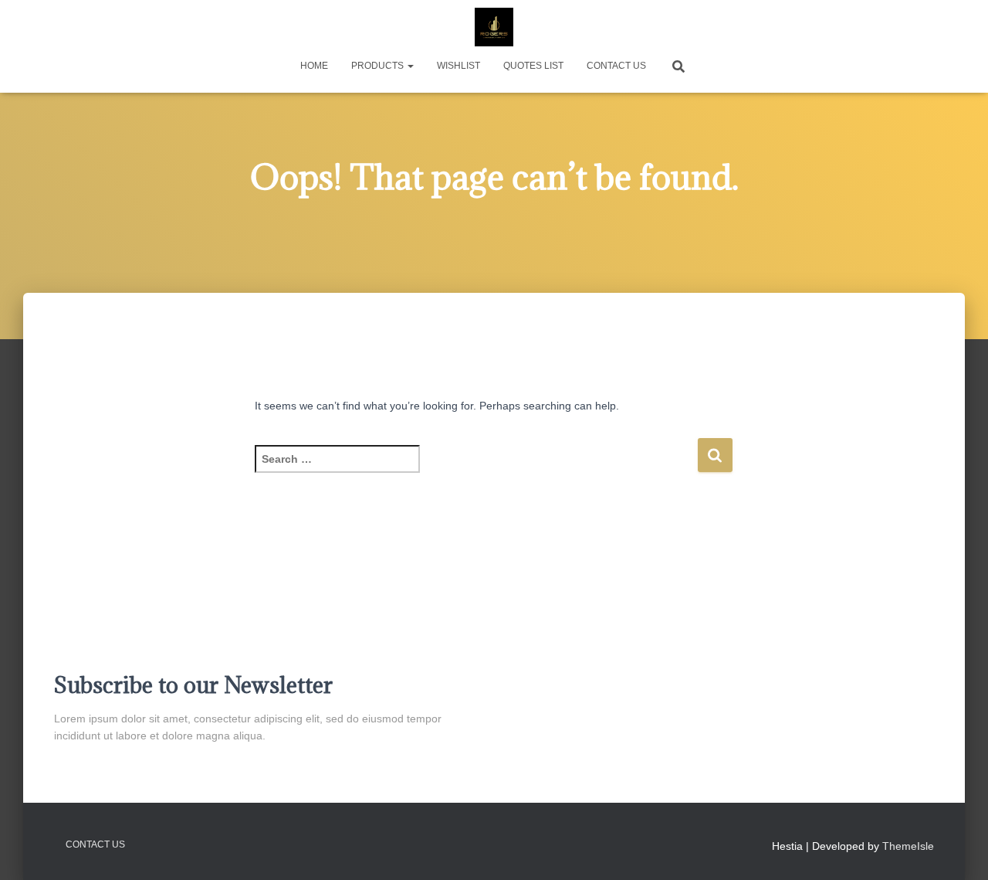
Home (314, 65)
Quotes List (533, 65)
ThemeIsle (908, 846)
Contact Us (616, 65)
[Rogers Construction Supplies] (494, 27)
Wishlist (458, 65)
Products (378, 65)
